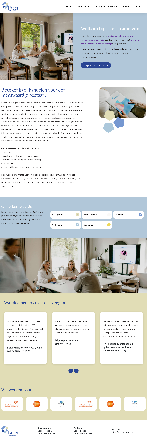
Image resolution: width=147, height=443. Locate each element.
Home (69, 6)
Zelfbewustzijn (90, 214)
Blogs (126, 6)
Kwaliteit (119, 214)
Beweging (88, 224)
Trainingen (98, 6)
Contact (137, 6)
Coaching (113, 6)
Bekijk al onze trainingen (96, 65)
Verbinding (57, 224)
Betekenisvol (58, 214)
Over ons (81, 6)
